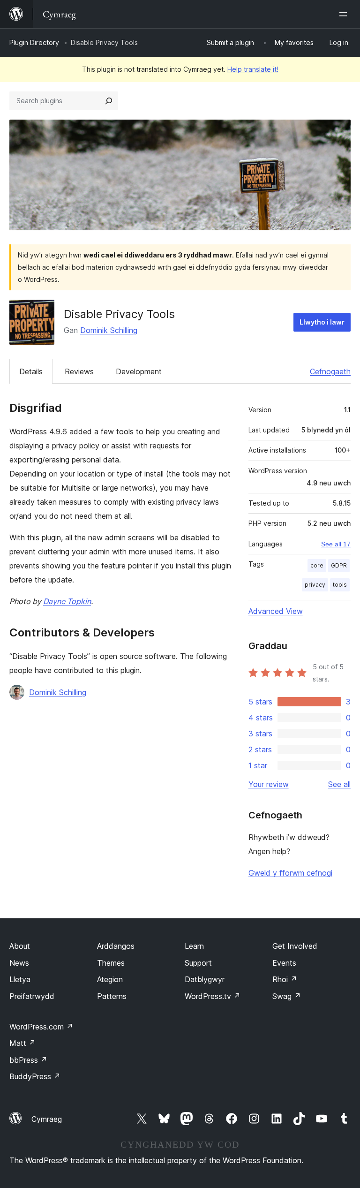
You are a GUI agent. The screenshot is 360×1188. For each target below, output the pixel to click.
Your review (268, 784)
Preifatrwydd (31, 996)
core (316, 565)
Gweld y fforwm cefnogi (290, 873)
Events (284, 963)
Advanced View (275, 611)
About (19, 946)
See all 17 (336, 544)
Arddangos (116, 946)
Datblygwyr (205, 979)
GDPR (339, 565)
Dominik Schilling (108, 330)
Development (139, 371)
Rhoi (284, 979)
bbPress (28, 1060)
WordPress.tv (212, 996)
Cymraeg (46, 1119)
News (19, 963)
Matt (22, 1043)
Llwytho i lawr (322, 322)
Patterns (112, 996)
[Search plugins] (108, 100)
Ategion (110, 979)
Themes (111, 963)
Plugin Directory (34, 42)
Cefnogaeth (330, 371)
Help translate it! (252, 69)
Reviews (79, 371)
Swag (286, 996)
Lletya (19, 979)
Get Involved (294, 946)
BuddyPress (34, 1076)
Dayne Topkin (67, 601)
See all (339, 784)
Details (31, 371)
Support (198, 963)
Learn (194, 946)
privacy (315, 584)
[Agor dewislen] (345, 14)
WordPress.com (41, 1026)
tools (340, 584)
